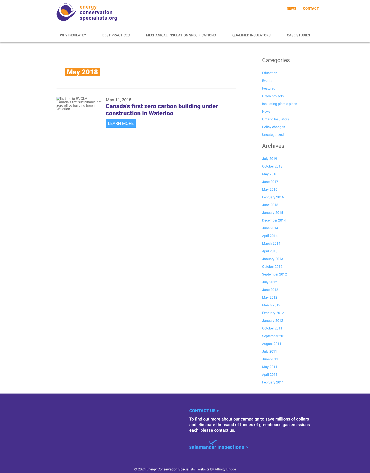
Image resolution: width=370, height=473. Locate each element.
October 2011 (272, 328)
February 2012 (273, 313)
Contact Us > (204, 410)
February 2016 (273, 197)
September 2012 (274, 274)
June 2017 (270, 182)
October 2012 (272, 267)
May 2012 (269, 297)
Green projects (273, 96)
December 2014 (274, 220)
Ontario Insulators (275, 119)
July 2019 (269, 159)
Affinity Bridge (225, 469)
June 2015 (270, 205)
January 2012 (272, 321)
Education (269, 73)
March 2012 (271, 305)
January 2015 (272, 213)
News (266, 111)
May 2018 (269, 174)
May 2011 (269, 367)
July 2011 (269, 351)
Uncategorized (273, 135)
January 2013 (272, 259)
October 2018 (272, 166)
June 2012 (270, 290)
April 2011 (270, 375)
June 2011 (270, 359)
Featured (268, 88)
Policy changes (273, 127)
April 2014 (270, 236)
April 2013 (270, 251)
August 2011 (271, 344)
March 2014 (271, 243)
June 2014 (270, 228)
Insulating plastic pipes (279, 104)
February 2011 (273, 382)
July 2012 (269, 282)
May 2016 (269, 189)
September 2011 (274, 336)
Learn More (121, 123)
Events (267, 81)
